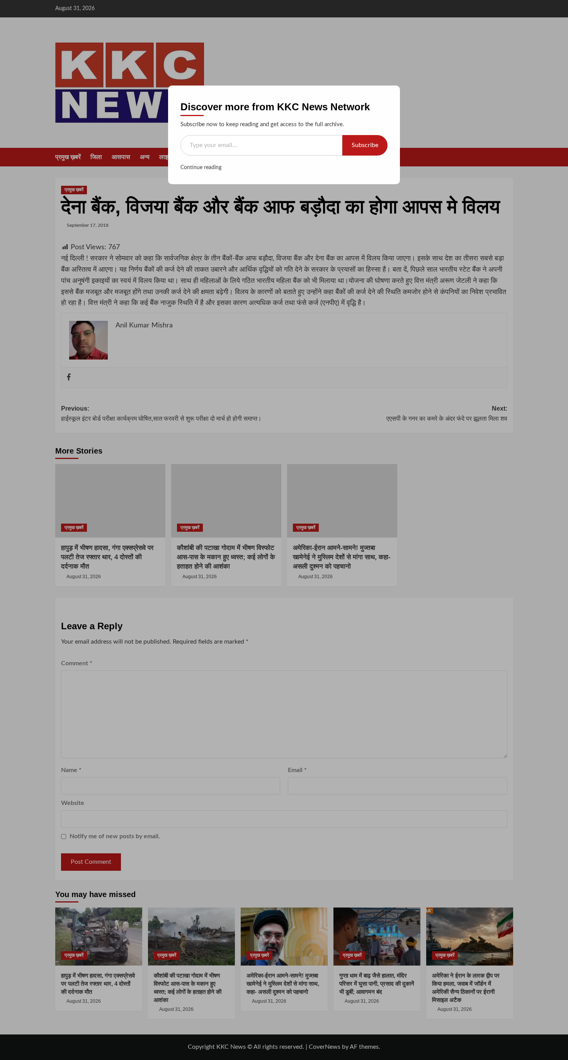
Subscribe (365, 145)
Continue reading (200, 167)
